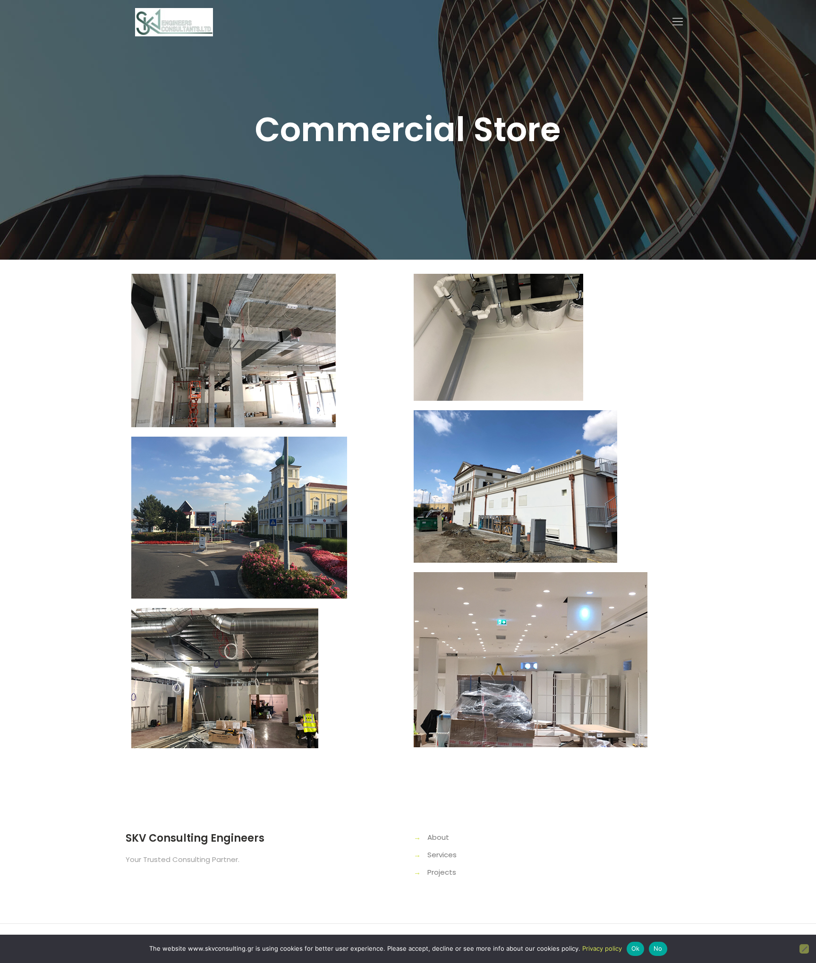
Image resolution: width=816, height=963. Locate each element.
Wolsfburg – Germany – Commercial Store (244, 319)
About (438, 837)
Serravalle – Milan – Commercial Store (511, 455)
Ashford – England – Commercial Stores (231, 653)
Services (442, 855)
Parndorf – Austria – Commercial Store (230, 482)
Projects (441, 872)
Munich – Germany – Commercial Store (516, 617)
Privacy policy (602, 948)
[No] (804, 949)
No (658, 948)
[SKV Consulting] (174, 21)
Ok (635, 948)
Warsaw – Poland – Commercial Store (509, 319)
